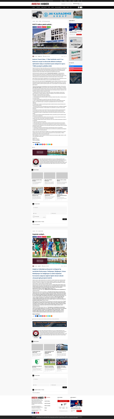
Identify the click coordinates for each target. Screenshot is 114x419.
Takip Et (35, 236)
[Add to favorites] (46, 144)
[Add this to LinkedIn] (41, 144)
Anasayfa (34, 21)
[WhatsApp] (50, 144)
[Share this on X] (37, 144)
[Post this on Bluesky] (39, 144)
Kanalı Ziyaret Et (79, 34)
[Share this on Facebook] (35, 144)
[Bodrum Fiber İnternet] (50, 53)
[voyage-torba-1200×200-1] (50, 263)
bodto (34, 147)
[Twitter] (34, 413)
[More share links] (51, 144)
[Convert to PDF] (44, 144)
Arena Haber (35, 56)
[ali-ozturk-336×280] (75, 47)
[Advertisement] (27, 22)
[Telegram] (48, 144)
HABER (37, 21)
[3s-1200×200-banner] (57, 18)
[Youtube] (38, 413)
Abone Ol (45, 236)
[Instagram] (36, 413)
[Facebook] (32, 413)
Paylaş (49, 236)
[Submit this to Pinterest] (42, 144)
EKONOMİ (40, 21)
